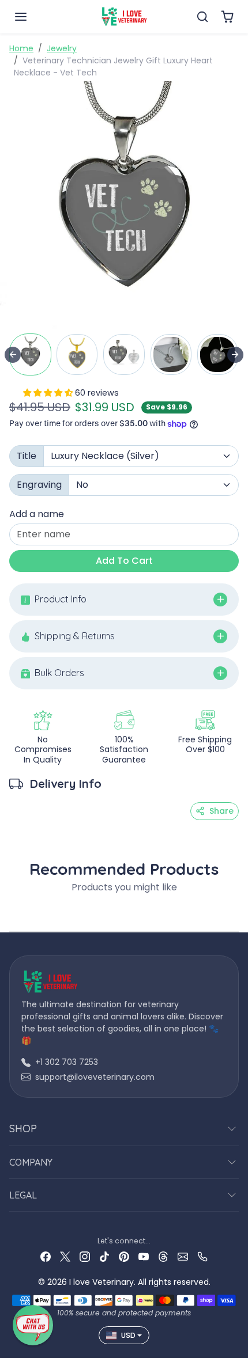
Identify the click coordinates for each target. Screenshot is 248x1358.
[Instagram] (85, 1256)
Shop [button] (23, 1128)
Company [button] (30, 1162)
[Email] (183, 1256)
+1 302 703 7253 (66, 1062)
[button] (32, 16)
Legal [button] (23, 1195)
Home (21, 48)
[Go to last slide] (13, 355)
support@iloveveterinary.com (95, 1077)
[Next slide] (235, 355)
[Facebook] (45, 1256)
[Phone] (202, 1256)
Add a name (36, 514)
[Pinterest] (124, 1256)
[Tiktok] (104, 1256)
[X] (65, 1256)
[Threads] (163, 1256)
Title (26, 455)
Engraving (39, 484)
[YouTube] (143, 1256)
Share (221, 811)
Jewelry (62, 48)
